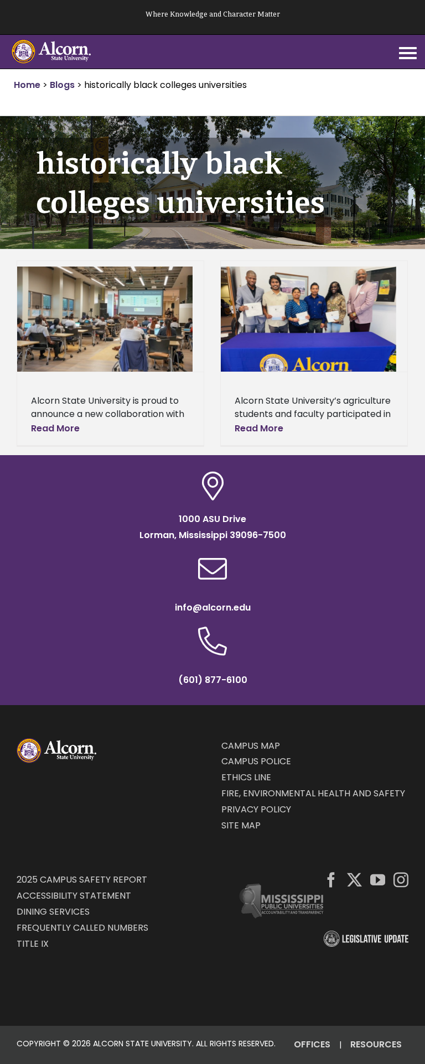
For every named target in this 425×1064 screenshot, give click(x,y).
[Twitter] (354, 879)
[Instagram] (400, 879)
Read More (55, 428)
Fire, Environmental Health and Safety (313, 793)
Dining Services (53, 911)
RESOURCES (376, 1044)
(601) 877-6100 (212, 680)
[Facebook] (331, 879)
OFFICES (312, 1044)
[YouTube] (377, 879)
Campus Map (250, 745)
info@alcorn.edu (213, 607)
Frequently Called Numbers (82, 927)
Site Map (241, 825)
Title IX (33, 943)
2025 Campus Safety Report (82, 879)
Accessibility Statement (74, 895)
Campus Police (256, 761)
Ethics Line (246, 777)
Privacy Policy (256, 809)
